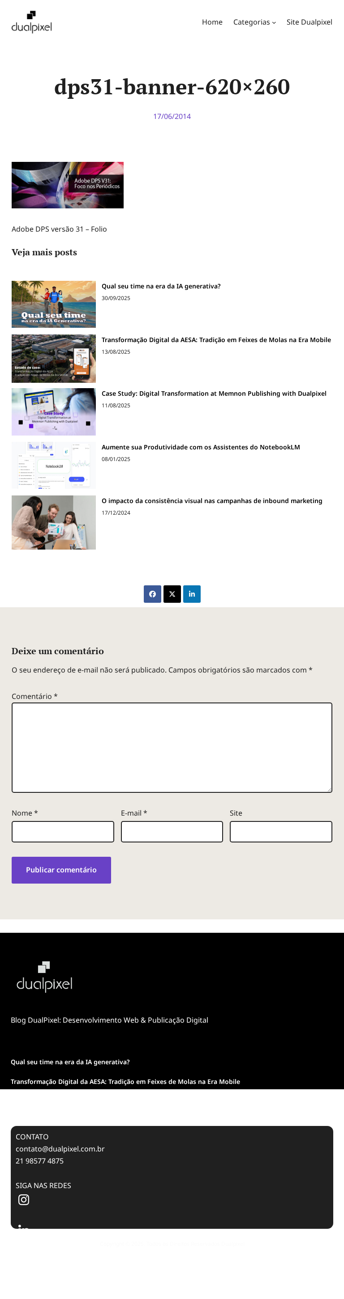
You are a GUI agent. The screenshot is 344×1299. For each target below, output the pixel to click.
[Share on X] (172, 594)
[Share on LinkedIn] (192, 594)
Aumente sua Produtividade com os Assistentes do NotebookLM (201, 447)
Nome (25, 813)
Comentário (35, 696)
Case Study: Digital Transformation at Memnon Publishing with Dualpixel (214, 393)
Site (236, 813)
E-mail (134, 813)
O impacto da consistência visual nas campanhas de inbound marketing (212, 500)
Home (212, 22)
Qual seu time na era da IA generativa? (161, 286)
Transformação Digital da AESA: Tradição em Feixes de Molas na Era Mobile (216, 339)
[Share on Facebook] (152, 594)
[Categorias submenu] (274, 22)
